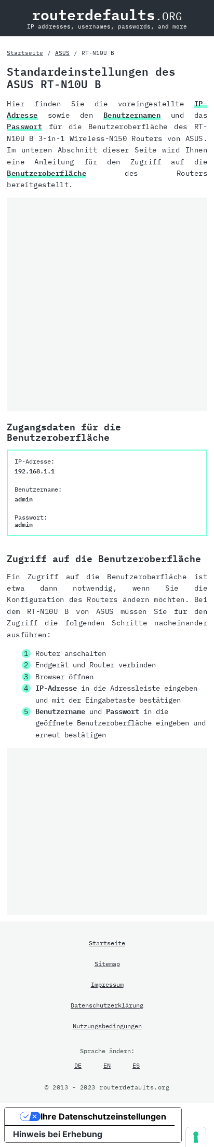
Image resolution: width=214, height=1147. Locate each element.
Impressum (107, 984)
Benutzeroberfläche (46, 173)
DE (78, 1065)
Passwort (24, 126)
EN (107, 1065)
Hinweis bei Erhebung (57, 1134)
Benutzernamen (132, 115)
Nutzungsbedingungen (107, 1026)
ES (136, 1065)
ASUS (62, 53)
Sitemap (107, 963)
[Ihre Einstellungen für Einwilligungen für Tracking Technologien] (196, 1137)
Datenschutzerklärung (107, 1005)
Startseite (25, 53)
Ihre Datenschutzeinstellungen (103, 1116)
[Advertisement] (107, 304)
